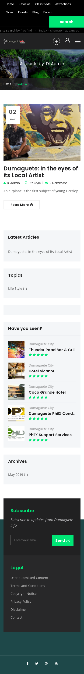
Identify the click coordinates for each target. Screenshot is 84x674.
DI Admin (13, 183)
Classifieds (43, 4)
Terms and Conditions (27, 585)
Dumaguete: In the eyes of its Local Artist (41, 172)
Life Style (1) (17, 288)
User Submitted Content (29, 577)
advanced (72, 30)
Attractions (63, 4)
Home (10, 4)
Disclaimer (18, 609)
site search (8, 30)
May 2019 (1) (18, 474)
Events (23, 12)
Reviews (25, 4)
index (43, 30)
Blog (35, 12)
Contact (16, 617)
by (24, 30)
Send (60, 540)
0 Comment (58, 183)
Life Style (35, 183)
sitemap (56, 30)
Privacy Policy (20, 601)
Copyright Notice (23, 593)
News (10, 12)
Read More (20, 204)
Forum (47, 12)
